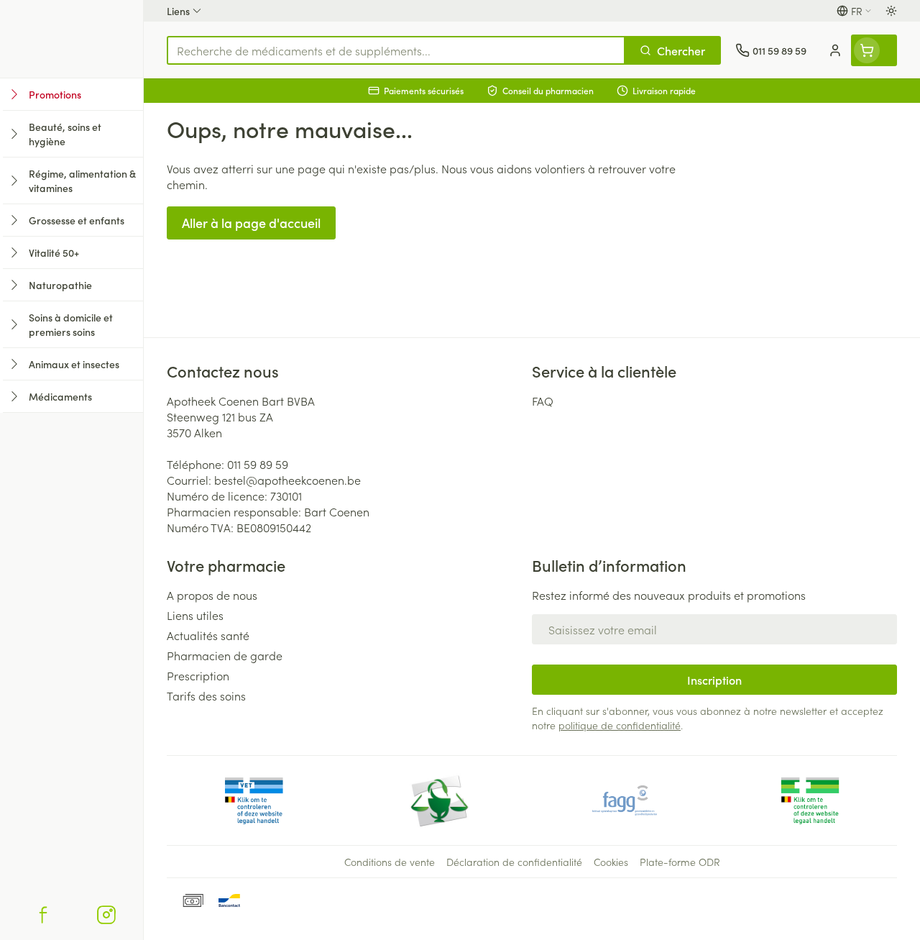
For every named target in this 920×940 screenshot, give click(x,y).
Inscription (714, 680)
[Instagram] (106, 915)
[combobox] (396, 50)
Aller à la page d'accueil (251, 223)
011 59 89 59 (257, 464)
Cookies (611, 861)
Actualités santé (208, 635)
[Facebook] (43, 915)
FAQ (542, 401)
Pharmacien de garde (224, 655)
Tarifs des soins (206, 695)
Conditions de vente (389, 861)
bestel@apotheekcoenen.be (287, 480)
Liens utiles (195, 615)
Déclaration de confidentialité (514, 861)
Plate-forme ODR (680, 861)
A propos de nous (212, 595)
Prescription (198, 675)
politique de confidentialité (619, 725)
